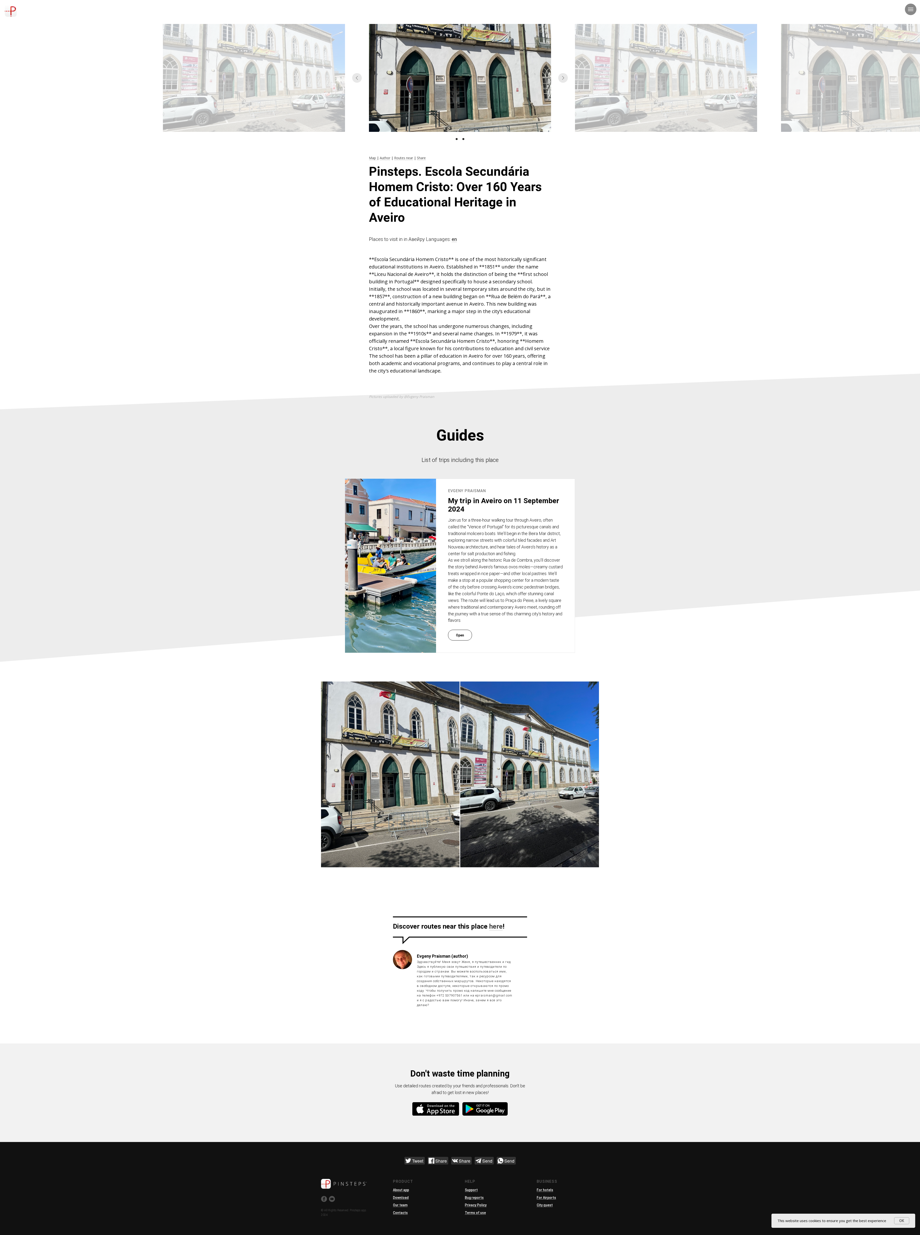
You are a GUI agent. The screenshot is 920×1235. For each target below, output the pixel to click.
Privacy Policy (476, 1205)
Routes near (403, 158)
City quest (545, 1205)
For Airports (546, 1198)
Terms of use (475, 1213)
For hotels (545, 1190)
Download (401, 1198)
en (454, 239)
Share (421, 158)
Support (471, 1190)
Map (373, 158)
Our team (400, 1205)
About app (401, 1190)
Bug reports (474, 1198)
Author (385, 158)
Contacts (400, 1213)
